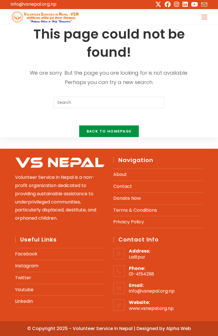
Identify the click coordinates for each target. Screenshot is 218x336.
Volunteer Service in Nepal (103, 328)
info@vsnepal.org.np (33, 4)
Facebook (26, 254)
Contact (122, 186)
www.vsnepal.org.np (151, 308)
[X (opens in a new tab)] (158, 4)
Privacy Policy (128, 222)
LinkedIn (24, 301)
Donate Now (127, 198)
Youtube (24, 289)
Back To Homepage (109, 131)
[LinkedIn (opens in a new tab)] (185, 4)
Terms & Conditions (135, 210)
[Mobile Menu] (204, 17)
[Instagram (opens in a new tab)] (176, 4)
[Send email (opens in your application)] (203, 4)
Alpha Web (178, 328)
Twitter (23, 277)
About (120, 174)
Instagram (26, 265)
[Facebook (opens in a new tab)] (167, 4)
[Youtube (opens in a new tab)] (194, 4)
